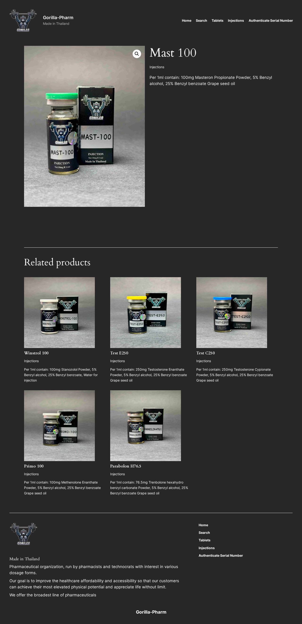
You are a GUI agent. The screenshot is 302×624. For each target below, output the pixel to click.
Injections (157, 67)
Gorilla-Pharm (58, 17)
